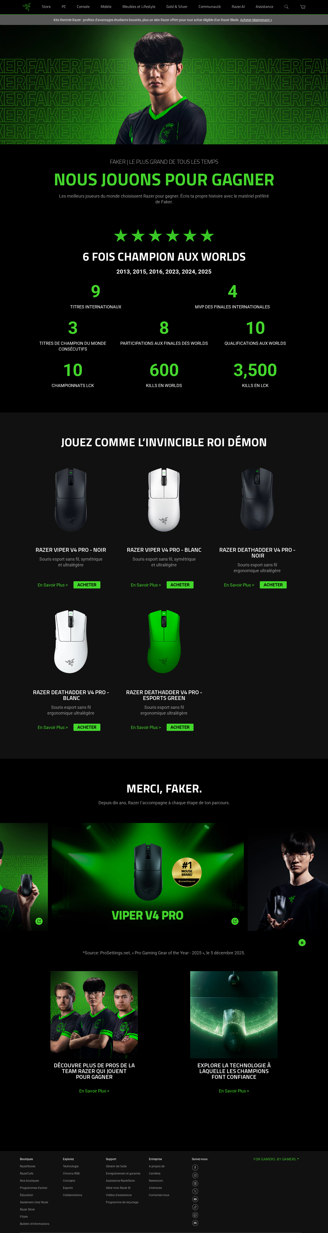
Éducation (26, 1195)
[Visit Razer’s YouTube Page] (195, 1199)
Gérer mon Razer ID (118, 1188)
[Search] (286, 7)
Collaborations (72, 1195)
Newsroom (156, 1180)
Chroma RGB (71, 1173)
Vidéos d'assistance (119, 1195)
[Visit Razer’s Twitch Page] (195, 1215)
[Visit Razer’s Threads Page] (195, 1183)
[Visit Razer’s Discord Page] (195, 1223)
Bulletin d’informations (34, 1224)
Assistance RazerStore (120, 1180)
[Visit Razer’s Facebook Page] (195, 1167)
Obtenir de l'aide (116, 1166)
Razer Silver (27, 1209)
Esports (68, 1188)
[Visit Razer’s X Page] (195, 1191)
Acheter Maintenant (256, 20)
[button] (303, 7)
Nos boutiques (29, 1180)
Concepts (69, 1180)
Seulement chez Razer (34, 1202)
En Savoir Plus (53, 584)
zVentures (155, 1188)
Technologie (71, 1166)
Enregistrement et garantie (123, 1173)
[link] (26, 7)
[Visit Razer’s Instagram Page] (195, 1175)
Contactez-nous (159, 1195)
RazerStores (27, 1166)
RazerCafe (26, 1173)
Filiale (24, 1216)
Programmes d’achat (33, 1188)
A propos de (156, 1166)
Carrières (154, 1173)
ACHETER (87, 584)
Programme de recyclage (122, 1202)
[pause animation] (302, 942)
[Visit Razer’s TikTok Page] (195, 1207)
